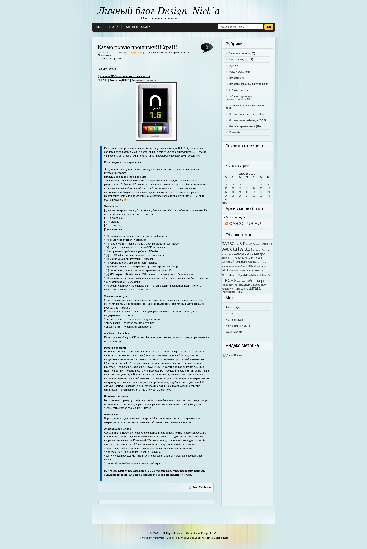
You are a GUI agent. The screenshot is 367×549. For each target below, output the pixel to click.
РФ (252, 258)
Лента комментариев (238, 325)
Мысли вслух (237, 71)
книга (226, 274)
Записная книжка (157, 52)
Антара (259, 254)
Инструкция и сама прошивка (122, 162)
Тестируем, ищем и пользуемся (247, 105)
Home (98, 26)
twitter (245, 249)
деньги (251, 266)
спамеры (256, 284)
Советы (227, 262)
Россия (259, 257)
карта (264, 270)
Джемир (225, 258)
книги (234, 275)
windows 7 (258, 250)
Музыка (233, 65)
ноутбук (267, 275)
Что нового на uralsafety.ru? (245, 120)
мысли (257, 274)
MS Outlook (254, 244)
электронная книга (232, 292)
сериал (225, 285)
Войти (229, 313)
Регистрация (233, 307)
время (234, 266)
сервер (263, 281)
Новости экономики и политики (247, 84)
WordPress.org (234, 331)
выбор (241, 266)
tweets (229, 249)
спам (247, 284)
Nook (108, 58)
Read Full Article (201, 487)
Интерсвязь (237, 257)
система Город (236, 285)
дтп (265, 266)
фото (244, 288)
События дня (236, 90)
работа (251, 281)
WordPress (158, 537)
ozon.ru (266, 244)
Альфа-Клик (227, 254)
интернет (253, 270)
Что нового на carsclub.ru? (244, 114)
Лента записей (234, 319)
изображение (239, 271)
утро (238, 289)
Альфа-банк (243, 254)
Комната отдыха (238, 59)
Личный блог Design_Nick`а (159, 10)
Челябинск (242, 261)
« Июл (224, 203)
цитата (255, 288)
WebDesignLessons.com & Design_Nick (204, 537)
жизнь (227, 270)
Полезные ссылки (137, 26)
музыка (244, 274)
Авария (266, 250)
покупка (241, 281)
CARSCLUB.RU (245, 223)
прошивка (118, 58)
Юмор (232, 132)
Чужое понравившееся (242, 126)
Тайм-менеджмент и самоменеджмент (239, 97)
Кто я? (113, 26)
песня (229, 280)
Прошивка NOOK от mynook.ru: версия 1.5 (124, 76)
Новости (234, 77)
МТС (248, 257)
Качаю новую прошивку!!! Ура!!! (137, 46)
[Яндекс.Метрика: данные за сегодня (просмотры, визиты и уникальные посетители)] (232, 355)
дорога (259, 266)
